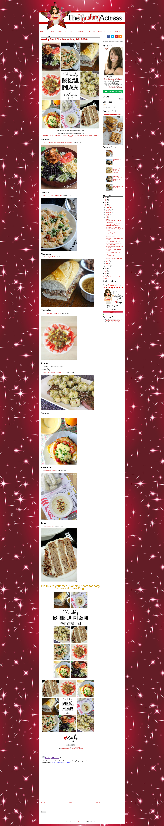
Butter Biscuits (116, 151)
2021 (106, 197)
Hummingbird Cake (49, 526)
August (108, 214)
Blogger (119, 321)
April (107, 261)
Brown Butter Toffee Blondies (112, 225)
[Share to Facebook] (72, 745)
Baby (109, 32)
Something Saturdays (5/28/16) (113, 224)
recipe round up (75, 748)
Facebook (108, 36)
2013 (106, 271)
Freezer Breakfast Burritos (50, 470)
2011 (106, 275)
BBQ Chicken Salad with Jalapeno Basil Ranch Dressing (58, 142)
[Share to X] (70, 745)
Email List (91, 32)
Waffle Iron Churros (110, 236)
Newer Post (43, 802)
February (108, 265)
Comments (107, 107)
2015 (106, 268)
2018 (106, 202)
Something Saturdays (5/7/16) (112, 252)
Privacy (117, 32)
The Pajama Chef (46, 135)
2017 (106, 204)
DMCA (113, 311)
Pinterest (116, 36)
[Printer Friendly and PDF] (43, 812)
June (107, 217)
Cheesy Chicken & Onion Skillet (113, 227)
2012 (106, 273)
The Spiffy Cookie (88, 135)
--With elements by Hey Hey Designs (114, 319)
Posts (106, 104)
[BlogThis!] (69, 745)
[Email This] (67, 745)
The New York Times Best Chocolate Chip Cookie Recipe (118, 186)
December (108, 207)
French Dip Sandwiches (50, 257)
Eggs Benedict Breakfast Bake (51, 416)
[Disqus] (68, 776)
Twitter (112, 36)
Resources (69, 32)
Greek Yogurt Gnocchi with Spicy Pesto (54, 372)
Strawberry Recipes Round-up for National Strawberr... (113, 243)
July (107, 216)
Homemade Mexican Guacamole (113, 257)
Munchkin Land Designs (77, 821)
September (108, 212)
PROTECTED (113, 312)
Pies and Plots (78, 135)
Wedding (101, 32)
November (108, 209)
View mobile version (70, 805)
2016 (106, 205)
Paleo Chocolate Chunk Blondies (112, 114)
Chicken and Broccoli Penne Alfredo (53, 195)
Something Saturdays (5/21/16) (113, 232)
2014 (106, 270)
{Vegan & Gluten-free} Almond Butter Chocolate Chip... (114, 254)
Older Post (98, 802)
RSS (120, 36)
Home (42, 32)
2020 (106, 199)
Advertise (80, 32)
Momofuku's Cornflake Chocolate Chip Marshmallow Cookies (118, 178)
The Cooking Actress (67, 135)
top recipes (81, 748)
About (59, 32)
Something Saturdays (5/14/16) (113, 241)
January (108, 266)
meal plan (69, 748)
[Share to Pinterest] (74, 745)
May (107, 219)
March (107, 263)
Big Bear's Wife (56, 135)
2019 (106, 200)
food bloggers (64, 748)
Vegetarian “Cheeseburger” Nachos (53, 313)
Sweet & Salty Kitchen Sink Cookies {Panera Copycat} (117, 170)
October (108, 210)
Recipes (50, 32)
